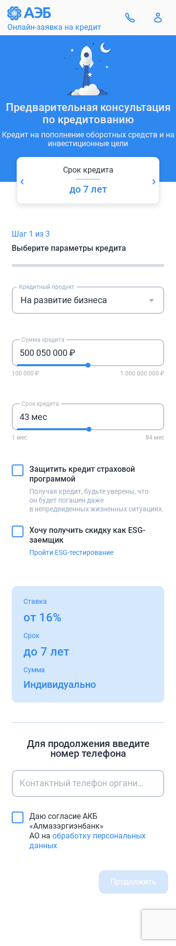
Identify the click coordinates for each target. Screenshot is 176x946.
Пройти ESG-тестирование (71, 552)
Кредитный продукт (46, 287)
